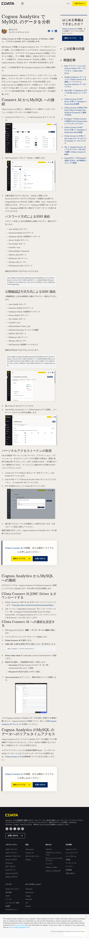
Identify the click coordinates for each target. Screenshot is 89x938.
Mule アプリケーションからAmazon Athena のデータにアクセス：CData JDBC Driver (75, 69)
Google (28, 896)
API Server (9, 863)
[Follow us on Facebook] (49, 31)
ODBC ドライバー (11, 849)
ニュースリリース (72, 853)
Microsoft (29, 899)
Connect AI (29, 853)
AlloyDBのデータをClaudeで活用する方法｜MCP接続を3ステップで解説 (75, 160)
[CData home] (9, 3)
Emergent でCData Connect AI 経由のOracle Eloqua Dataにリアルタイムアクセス (75, 121)
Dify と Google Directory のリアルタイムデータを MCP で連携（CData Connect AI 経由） (75, 151)
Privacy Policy (20, 925)
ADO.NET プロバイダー (13, 856)
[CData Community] (22, 828)
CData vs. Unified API (53, 871)
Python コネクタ (11, 860)
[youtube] (14, 828)
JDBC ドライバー (11, 853)
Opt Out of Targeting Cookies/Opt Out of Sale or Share (68, 931)
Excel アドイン (10, 870)
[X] (10, 828)
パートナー (49, 864)
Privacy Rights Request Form (19, 927)
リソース (8, 899)
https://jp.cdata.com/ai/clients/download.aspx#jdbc (32, 605)
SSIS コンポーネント (33, 856)
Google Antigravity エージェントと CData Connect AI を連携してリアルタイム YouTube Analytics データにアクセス (75, 82)
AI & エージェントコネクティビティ (54, 859)
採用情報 (69, 870)
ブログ (7, 896)
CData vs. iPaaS (51, 867)
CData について (71, 849)
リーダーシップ (71, 863)
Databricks (29, 892)
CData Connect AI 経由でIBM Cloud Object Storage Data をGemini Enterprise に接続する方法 (75, 111)
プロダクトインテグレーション (54, 854)
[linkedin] (6, 828)
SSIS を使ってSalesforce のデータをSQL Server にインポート (75, 93)
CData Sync (30, 849)
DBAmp (28, 860)
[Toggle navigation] (22, 3)
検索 (68, 3)
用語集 (7, 906)
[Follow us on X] (52, 31)
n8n (27, 903)
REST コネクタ (10, 866)
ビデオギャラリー (11, 910)
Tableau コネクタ (11, 877)
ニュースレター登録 (12, 903)
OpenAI (28, 906)
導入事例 (8, 892)
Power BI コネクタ (11, 873)
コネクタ (49, 849)
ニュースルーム (71, 856)
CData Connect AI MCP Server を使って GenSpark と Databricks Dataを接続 (75, 129)
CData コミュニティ (12, 889)
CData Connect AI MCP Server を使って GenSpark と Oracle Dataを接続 (75, 101)
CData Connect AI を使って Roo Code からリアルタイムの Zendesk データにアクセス (75, 139)
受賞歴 (68, 860)
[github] (18, 828)
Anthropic (29, 889)
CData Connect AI (14, 548)
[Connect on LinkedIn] (56, 31)
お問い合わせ (79, 3)
